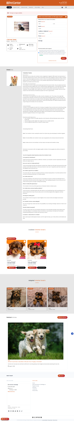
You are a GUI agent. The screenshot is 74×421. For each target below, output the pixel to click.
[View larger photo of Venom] (25, 241)
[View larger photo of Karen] (45, 241)
